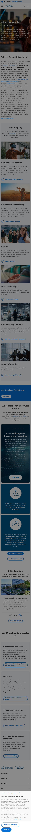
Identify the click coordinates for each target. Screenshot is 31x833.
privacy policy (17, 819)
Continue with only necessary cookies (11, 793)
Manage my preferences (10, 824)
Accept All (6, 829)
